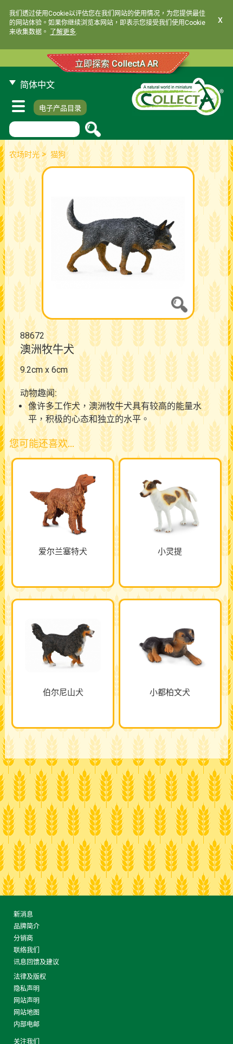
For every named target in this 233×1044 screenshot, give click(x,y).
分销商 (23, 938)
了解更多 (63, 32)
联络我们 (27, 950)
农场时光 (24, 154)
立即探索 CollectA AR (116, 64)
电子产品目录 (60, 108)
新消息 (23, 914)
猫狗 (58, 154)
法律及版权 (30, 977)
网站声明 (27, 1000)
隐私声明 (27, 989)
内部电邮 (27, 1024)
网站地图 (27, 1012)
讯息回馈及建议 (36, 962)
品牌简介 (27, 926)
